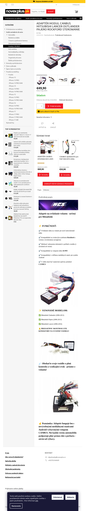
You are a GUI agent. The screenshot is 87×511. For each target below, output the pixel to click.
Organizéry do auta (14, 57)
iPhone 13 (12, 77)
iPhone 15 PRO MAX (16, 100)
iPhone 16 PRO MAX (16, 108)
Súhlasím (70, 497)
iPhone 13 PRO (14, 80)
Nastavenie (16, 506)
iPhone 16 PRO (14, 106)
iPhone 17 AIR (13, 120)
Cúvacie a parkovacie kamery (17, 40)
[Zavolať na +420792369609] (8, 4)
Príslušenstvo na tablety (14, 29)
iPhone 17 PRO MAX (16, 117)
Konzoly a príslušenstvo (14, 63)
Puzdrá (10, 75)
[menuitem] (13, 18)
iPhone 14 (12, 86)
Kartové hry (10, 123)
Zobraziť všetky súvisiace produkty (58, 184)
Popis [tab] (39, 190)
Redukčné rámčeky (14, 55)
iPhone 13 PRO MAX (16, 83)
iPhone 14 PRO (14, 89)
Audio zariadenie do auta (14, 32)
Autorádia (11, 35)
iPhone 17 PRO (14, 114)
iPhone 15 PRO (14, 97)
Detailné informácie (43, 117)
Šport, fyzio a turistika (13, 69)
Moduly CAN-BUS (14, 46)
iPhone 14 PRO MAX (16, 91)
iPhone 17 (12, 111)
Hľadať (50, 11)
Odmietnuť (57, 497)
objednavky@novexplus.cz (57, 457)
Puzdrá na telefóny (12, 72)
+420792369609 (53, 460)
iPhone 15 (12, 94)
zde (36, 500)
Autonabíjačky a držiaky (16, 52)
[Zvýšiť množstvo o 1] (44, 105)
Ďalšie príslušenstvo (15, 60)
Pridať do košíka (55, 106)
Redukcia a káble (14, 38)
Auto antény (12, 49)
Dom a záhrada (11, 66)
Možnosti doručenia (65, 100)
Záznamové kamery (14, 43)
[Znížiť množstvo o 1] (44, 107)
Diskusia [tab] (46, 190)
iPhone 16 (12, 103)
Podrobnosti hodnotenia (63, 35)
